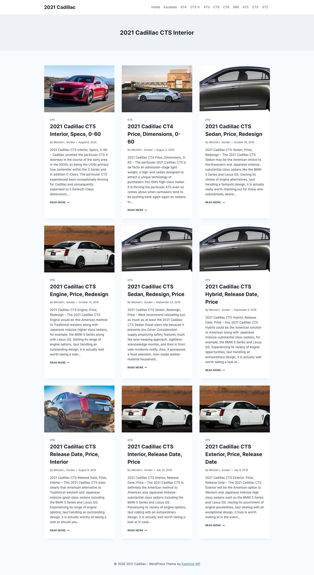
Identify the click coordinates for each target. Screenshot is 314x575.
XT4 (184, 7)
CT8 (226, 7)
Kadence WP (191, 564)
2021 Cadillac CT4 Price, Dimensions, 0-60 (154, 134)
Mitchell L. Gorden (64, 142)
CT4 (130, 119)
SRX (236, 7)
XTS (207, 7)
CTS (255, 7)
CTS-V (195, 7)
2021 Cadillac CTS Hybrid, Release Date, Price (232, 294)
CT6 (216, 7)
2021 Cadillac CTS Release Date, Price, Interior (74, 454)
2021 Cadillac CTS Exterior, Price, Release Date (233, 454)
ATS (246, 7)
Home (155, 7)
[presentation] (79, 88)
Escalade (170, 7)
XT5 (265, 7)
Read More (59, 202)
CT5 (52, 119)
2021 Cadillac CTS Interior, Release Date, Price (155, 454)
